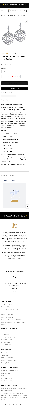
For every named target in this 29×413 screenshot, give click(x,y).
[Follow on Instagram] (9, 404)
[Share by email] (11, 92)
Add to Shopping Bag (14, 83)
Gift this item (14, 88)
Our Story (4, 332)
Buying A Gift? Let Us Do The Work (11, 319)
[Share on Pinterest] (9, 92)
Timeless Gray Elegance (10, 15)
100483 (14, 164)
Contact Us (4, 355)
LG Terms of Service (7, 378)
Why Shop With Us (6, 334)
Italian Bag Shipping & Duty (9, 360)
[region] (14, 282)
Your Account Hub (6, 304)
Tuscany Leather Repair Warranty (10, 363)
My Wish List (4, 312)
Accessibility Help (6, 345)
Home (2, 15)
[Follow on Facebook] (2, 404)
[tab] (5, 100)
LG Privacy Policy (6, 375)
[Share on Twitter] (7, 92)
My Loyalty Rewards (7, 314)
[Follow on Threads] (13, 404)
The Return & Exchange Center (9, 309)
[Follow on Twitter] (5, 404)
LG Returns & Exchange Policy (9, 370)
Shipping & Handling (7, 357)
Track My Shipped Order (8, 307)
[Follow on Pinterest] (16, 404)
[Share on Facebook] (5, 92)
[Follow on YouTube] (20, 404)
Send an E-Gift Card (7, 317)
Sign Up (14, 288)
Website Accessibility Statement (10, 381)
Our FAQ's (4, 352)
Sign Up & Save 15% (7, 342)
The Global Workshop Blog (8, 337)
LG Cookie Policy (6, 373)
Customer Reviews (6, 339)
